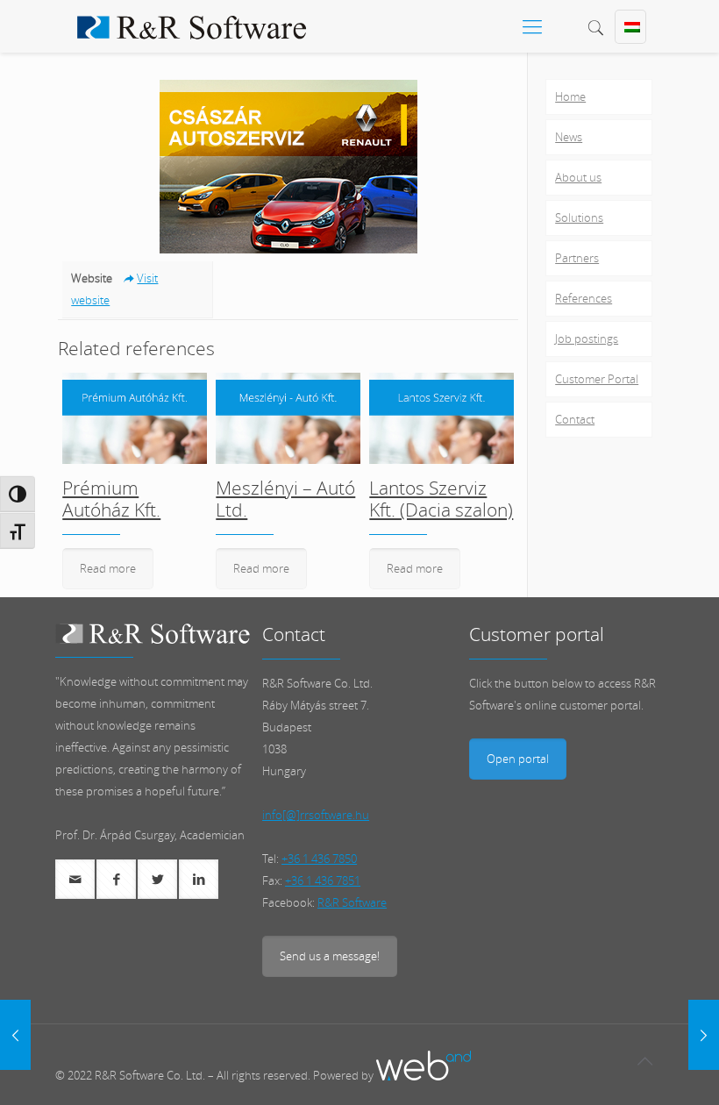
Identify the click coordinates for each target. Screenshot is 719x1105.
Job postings (586, 338)
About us (578, 177)
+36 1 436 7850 (319, 858)
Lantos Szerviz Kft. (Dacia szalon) (441, 498)
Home (570, 96)
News (568, 137)
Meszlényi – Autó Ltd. (285, 498)
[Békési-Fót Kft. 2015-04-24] (703, 1035)
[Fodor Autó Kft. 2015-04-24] (15, 1035)
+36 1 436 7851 (322, 880)
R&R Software (352, 902)
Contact (574, 419)
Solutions (579, 217)
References (583, 298)
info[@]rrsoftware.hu (315, 815)
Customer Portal (596, 379)
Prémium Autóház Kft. (111, 498)
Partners (577, 258)
